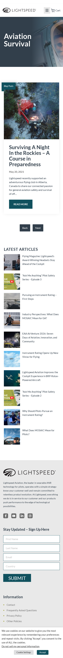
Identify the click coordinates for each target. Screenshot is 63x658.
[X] (13, 515)
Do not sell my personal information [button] (20, 646)
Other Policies (14, 621)
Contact (11, 604)
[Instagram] (30, 515)
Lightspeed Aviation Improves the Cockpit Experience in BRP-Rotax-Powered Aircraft (40, 376)
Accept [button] (42, 652)
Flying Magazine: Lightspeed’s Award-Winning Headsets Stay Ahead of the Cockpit (38, 260)
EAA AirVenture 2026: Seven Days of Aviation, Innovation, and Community (39, 337)
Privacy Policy (14, 615)
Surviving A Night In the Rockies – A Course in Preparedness (29, 155)
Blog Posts (8, 86)
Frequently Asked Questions (22, 610)
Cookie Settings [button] (23, 652)
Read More (21, 204)
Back (25, 227)
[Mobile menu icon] (47, 10)
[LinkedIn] (22, 515)
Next (38, 227)
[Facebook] (5, 515)
